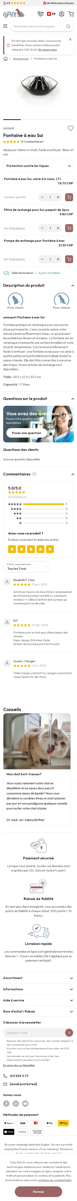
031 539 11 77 (19, 1076)
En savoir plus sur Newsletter (19, 1065)
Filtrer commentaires (19, 564)
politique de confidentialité (54, 1180)
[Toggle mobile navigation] (5, 26)
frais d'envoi (17, 228)
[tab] (38, 166)
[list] (38, 90)
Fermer (38, 1192)
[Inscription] (69, 1033)
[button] (52, 14)
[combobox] (42, 26)
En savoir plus (47, 49)
